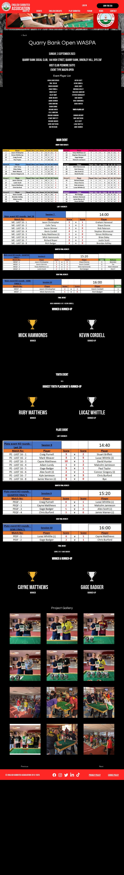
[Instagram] (60, 775)
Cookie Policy (113, 775)
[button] (29, 35)
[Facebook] (54, 775)
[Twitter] (66, 775)
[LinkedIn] (72, 775)
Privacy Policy (95, 775)
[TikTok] (78, 775)
